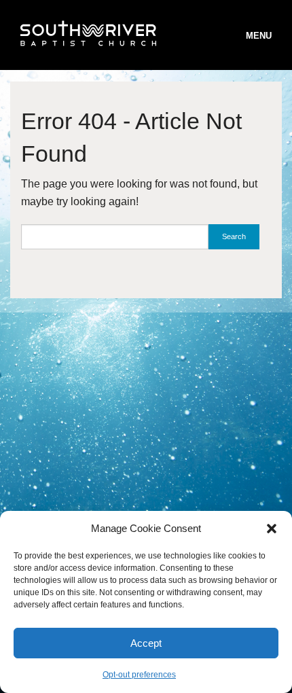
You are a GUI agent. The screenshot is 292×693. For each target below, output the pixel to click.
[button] (271, 528)
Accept (146, 643)
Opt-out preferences (139, 674)
